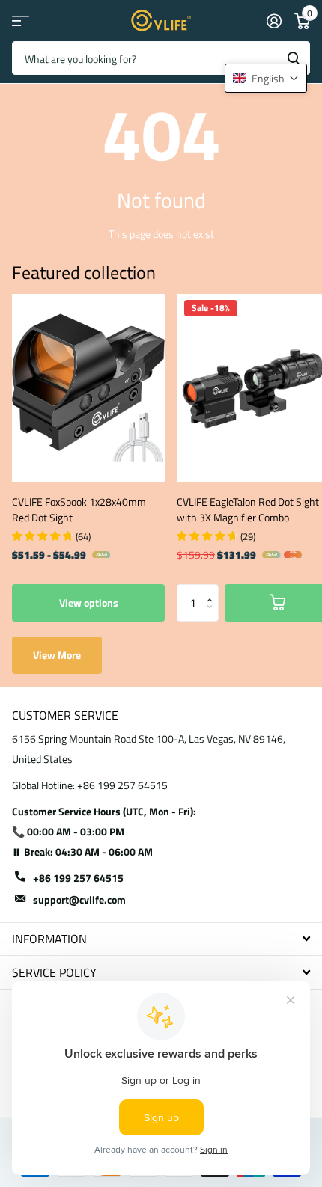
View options (88, 602)
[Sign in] (274, 21)
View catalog (20, 20)
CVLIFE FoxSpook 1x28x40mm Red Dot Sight (79, 509)
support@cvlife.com (79, 899)
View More (57, 655)
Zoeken (293, 58)
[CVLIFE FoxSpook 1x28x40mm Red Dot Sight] (88, 387)
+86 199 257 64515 (78, 878)
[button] (213, 590)
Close (161, 939)
